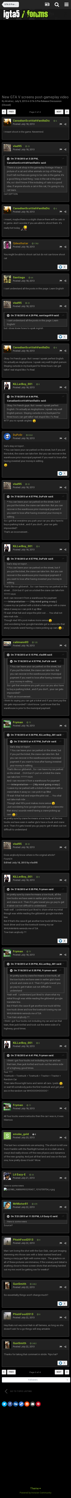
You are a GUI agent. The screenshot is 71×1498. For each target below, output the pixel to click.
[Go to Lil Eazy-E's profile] (7, 1176)
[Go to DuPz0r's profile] (7, 436)
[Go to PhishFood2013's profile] (7, 1241)
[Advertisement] (35, 57)
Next (59, 112)
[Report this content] (61, 124)
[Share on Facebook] (10, 1404)
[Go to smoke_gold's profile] (7, 1135)
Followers (33, 1380)
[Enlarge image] (34, 420)
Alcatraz (9, 101)
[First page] (4, 111)
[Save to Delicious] (21, 1404)
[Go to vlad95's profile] (7, 147)
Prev (11, 112)
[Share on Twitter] (4, 1404)
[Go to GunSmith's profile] (7, 1285)
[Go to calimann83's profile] (7, 643)
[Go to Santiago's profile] (7, 279)
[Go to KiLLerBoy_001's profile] (7, 385)
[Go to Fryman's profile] (7, 724)
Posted (24, 124)
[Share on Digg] (15, 1404)
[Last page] (67, 111)
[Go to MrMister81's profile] (7, 1205)
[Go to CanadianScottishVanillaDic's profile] (7, 122)
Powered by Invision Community (35, 1493)
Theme (34, 1488)
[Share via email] (32, 1404)
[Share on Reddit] (26, 1404)
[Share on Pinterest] (38, 1404)
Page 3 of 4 (35, 112)
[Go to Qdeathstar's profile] (7, 245)
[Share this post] (65, 124)
